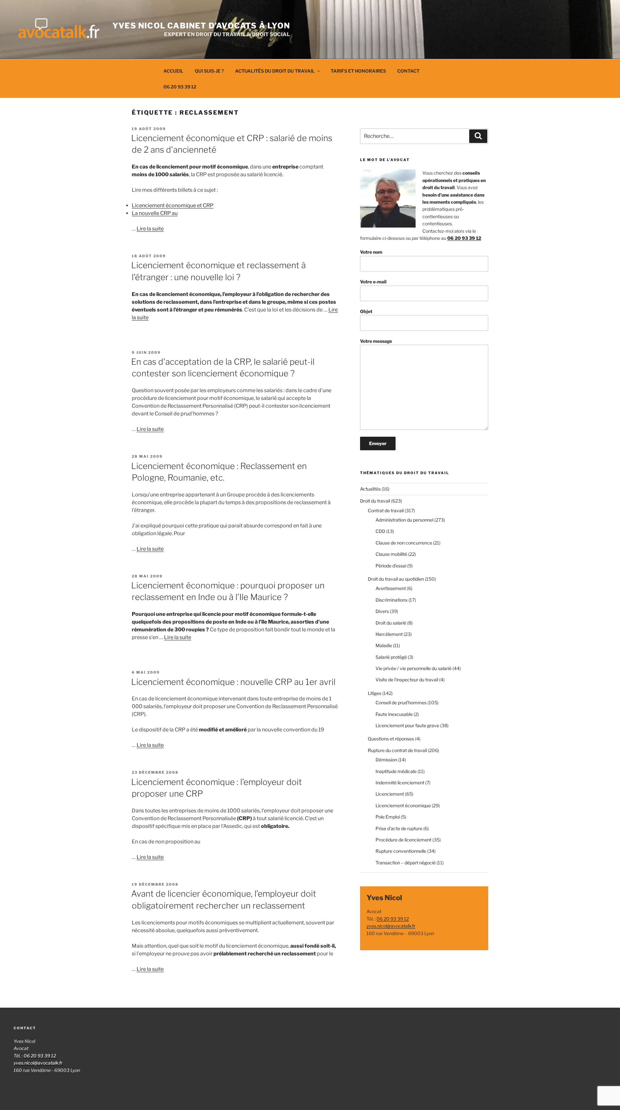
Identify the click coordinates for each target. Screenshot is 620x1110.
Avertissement (391, 588)
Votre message (376, 341)
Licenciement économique (403, 805)
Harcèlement (389, 634)
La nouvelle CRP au (155, 213)
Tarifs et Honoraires (358, 71)
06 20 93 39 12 (179, 86)
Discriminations (392, 600)
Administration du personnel (404, 520)
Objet (366, 311)
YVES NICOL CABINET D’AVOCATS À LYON (201, 25)
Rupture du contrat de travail (397, 750)
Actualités (370, 489)
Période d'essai (391, 565)
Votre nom (371, 252)
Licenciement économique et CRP (172, 205)
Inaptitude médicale (396, 771)
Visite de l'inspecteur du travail (407, 679)
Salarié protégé (391, 657)
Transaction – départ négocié (406, 862)
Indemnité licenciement (400, 782)
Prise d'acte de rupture (399, 828)
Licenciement (390, 794)
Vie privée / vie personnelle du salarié (413, 668)
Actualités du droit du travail (275, 71)
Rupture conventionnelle (401, 851)
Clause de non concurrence (404, 542)
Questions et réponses (391, 738)
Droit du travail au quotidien (396, 579)
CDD (380, 531)
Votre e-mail (373, 281)
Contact (408, 71)
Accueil (173, 71)
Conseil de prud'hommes (401, 702)
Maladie (384, 645)
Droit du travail (375, 501)
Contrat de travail (386, 510)
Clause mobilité (391, 554)
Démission (386, 759)
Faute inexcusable (394, 714)
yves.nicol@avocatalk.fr (391, 926)
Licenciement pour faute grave (407, 725)
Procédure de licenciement (403, 839)
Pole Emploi (388, 817)
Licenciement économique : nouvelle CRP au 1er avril (233, 682)
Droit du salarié (391, 623)
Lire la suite (150, 229)
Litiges (374, 693)
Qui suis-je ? (209, 71)
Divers (382, 611)
